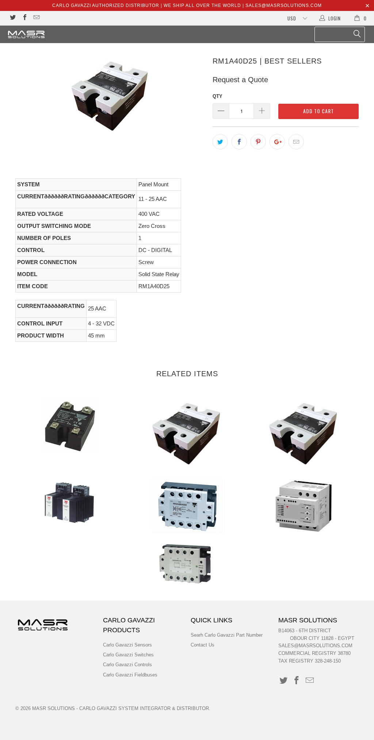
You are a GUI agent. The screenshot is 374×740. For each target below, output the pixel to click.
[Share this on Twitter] (220, 141)
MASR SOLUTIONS (53, 708)
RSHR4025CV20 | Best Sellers (304, 505)
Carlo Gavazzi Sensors (127, 645)
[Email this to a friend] (296, 141)
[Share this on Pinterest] (258, 141)
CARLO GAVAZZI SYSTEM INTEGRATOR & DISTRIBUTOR (144, 708)
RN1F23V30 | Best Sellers (70, 502)
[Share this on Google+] (277, 141)
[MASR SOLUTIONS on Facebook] (24, 18)
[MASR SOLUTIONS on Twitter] (12, 18)
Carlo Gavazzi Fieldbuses (130, 675)
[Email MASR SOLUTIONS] (36, 18)
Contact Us (202, 645)
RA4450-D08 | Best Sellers (70, 425)
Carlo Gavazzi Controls (127, 664)
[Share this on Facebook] (239, 141)
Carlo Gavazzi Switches (128, 654)
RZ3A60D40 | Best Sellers (185, 563)
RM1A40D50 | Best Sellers (187, 432)
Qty (217, 96)
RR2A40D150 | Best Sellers (187, 505)
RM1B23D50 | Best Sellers (304, 432)
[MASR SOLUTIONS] (33, 34)
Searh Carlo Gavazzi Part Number (227, 635)
